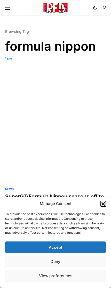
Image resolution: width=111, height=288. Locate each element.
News (9, 189)
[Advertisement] (55, 119)
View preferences (55, 275)
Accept (55, 247)
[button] (103, 203)
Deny (55, 261)
